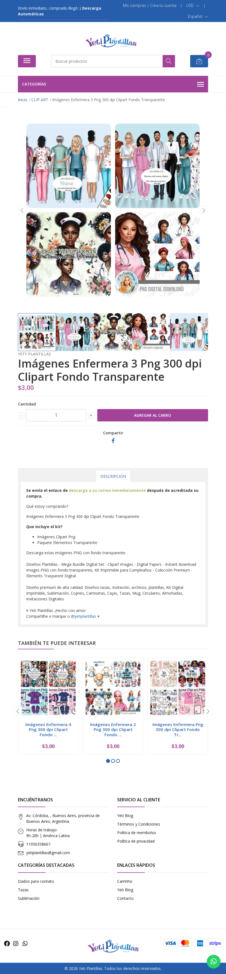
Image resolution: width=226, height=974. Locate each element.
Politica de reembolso (136, 832)
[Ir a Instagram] (15, 943)
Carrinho (124, 881)
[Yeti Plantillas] (110, 40)
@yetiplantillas (83, 616)
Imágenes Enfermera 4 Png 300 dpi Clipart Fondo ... (48, 729)
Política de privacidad (136, 841)
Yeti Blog (125, 815)
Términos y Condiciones (138, 824)
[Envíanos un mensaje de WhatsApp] (213, 962)
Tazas (23, 889)
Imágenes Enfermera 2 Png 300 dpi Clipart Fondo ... (113, 729)
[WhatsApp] (25, 943)
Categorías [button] (34, 84)
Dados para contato (36, 881)
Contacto (125, 898)
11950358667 (38, 844)
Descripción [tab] (113, 476)
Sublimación (28, 898)
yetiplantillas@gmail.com (48, 852)
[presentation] (22, 210)
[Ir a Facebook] (7, 943)
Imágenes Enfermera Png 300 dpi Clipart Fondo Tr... (177, 729)
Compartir (113, 432)
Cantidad (27, 404)
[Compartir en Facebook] (113, 440)
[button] (193, 5)
